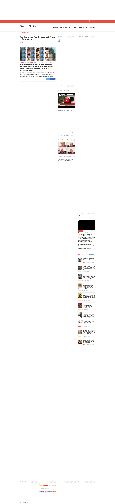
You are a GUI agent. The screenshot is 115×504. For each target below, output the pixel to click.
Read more (80, 254)
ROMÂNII (65, 27)
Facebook (53, 78)
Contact (27, 21)
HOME (21, 21)
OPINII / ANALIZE (83, 27)
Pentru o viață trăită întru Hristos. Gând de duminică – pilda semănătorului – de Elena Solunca (89, 268)
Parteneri (42, 21)
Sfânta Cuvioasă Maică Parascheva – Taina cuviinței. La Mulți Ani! (88, 260)
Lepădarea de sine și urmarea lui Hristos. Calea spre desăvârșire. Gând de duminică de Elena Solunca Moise (86, 296)
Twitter (48, 78)
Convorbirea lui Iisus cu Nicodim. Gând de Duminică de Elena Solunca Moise (88, 305)
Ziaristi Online (28, 26)
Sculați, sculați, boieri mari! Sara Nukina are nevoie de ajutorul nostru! (89, 341)
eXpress (31, 62)
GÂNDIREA (92, 27)
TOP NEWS (55, 27)
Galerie (22, 62)
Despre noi (34, 21)
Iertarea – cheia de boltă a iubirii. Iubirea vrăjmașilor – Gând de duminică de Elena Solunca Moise (89, 276)
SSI (61, 27)
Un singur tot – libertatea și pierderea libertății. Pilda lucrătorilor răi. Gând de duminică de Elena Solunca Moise (86, 333)
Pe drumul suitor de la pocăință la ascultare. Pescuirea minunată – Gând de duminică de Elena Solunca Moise (85, 286)
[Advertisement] (57, 9)
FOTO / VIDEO (73, 27)
